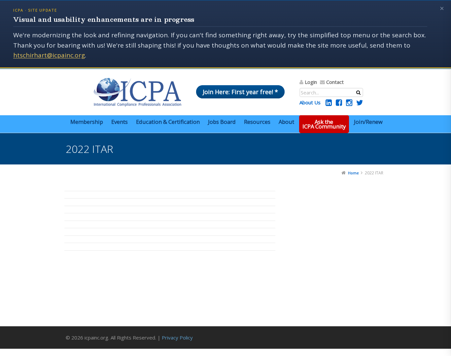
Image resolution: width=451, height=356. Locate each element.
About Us (310, 102)
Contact (335, 82)
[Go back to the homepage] (137, 92)
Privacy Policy (177, 337)
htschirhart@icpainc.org (49, 55)
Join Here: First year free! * (240, 92)
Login (311, 82)
